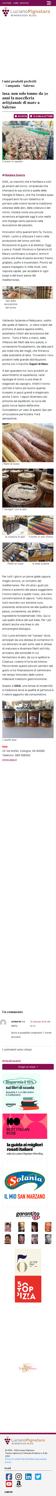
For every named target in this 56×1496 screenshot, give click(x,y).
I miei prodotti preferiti (19, 81)
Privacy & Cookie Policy (15, 1459)
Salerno (28, 85)
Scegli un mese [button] (27, 1066)
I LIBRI (15, 3)
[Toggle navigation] (49, 3)
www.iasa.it (9, 759)
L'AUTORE (6, 3)
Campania (13, 85)
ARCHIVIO (24, 3)
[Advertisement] (28, 47)
